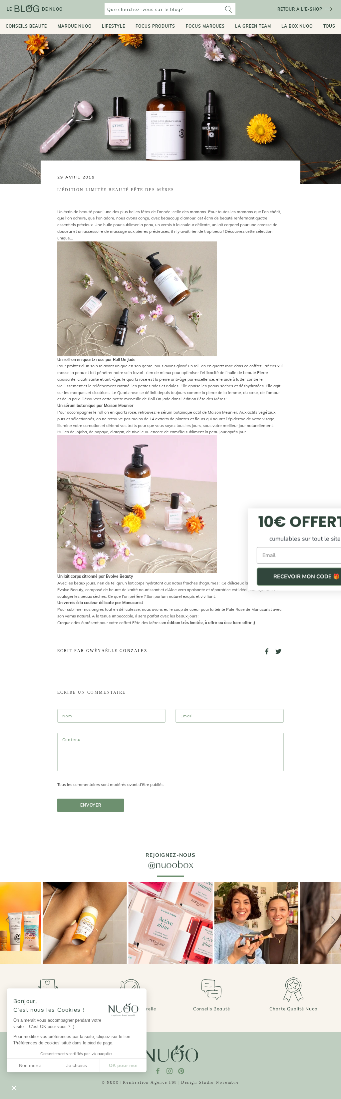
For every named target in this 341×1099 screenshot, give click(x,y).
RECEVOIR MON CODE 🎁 (276, 576)
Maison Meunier (222, 412)
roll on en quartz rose (117, 412)
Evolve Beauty (70, 589)
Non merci (30, 1065)
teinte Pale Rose (230, 609)
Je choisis (76, 1065)
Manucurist (261, 609)
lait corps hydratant (145, 582)
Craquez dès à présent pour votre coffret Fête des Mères (109, 622)
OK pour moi (123, 1065)
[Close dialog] (328, 514)
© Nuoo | (112, 1082)
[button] (14, 1088)
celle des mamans (189, 211)
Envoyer (90, 805)
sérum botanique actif (181, 412)
